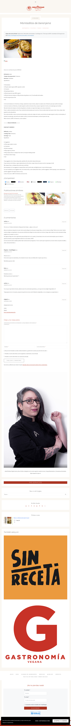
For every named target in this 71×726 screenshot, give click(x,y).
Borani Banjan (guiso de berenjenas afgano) (55, 204)
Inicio (11, 674)
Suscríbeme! (35, 708)
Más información (42, 721)
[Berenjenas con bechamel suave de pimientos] (35, 198)
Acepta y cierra (60, 721)
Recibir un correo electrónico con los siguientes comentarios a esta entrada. (21, 353)
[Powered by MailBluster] (36, 713)
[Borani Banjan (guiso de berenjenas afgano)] (56, 198)
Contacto (58, 674)
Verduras (46, 28)
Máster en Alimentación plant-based (21, 518)
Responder (64, 221)
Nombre (6, 346)
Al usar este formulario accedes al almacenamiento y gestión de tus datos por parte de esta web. (26, 350)
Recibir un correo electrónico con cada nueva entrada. (16, 356)
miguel (6, 299)
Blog (17, 674)
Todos (39, 28)
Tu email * (26, 697)
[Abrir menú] (35, 2)
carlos (5, 221)
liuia (5, 268)
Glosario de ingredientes (29, 674)
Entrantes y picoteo (29, 28)
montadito (12, 210)
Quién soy (50, 674)
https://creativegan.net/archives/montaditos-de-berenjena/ (21, 35)
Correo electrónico (41, 346)
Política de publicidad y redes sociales (35, 676)
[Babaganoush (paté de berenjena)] (14, 197)
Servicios (42, 674)
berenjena (6, 210)
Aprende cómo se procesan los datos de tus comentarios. (35, 364)
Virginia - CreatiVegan (9, 250)
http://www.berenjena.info (9, 312)
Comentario (7, 324)
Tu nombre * (27, 690)
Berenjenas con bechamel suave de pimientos (34, 204)
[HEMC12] (35, 64)
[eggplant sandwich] (35, 48)
